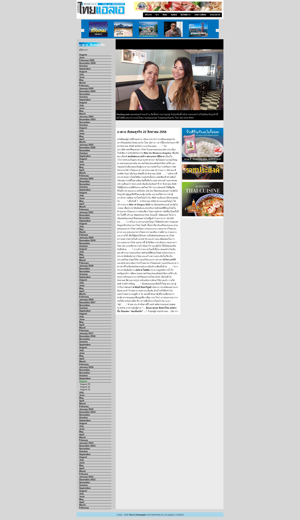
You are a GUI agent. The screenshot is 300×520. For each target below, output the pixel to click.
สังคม (165, 15)
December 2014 (87, 412)
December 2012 (87, 479)
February (84, 85)
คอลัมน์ (174, 15)
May (81, 80)
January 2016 (86, 367)
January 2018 (86, 299)
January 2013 (86, 476)
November (84, 94)
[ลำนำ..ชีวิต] (173, 29)
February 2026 (86, 60)
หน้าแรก (148, 15)
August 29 (85, 384)
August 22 (85, 387)
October (83, 66)
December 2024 (87, 91)
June (82, 57)
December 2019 (87, 240)
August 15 (85, 389)
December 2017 (87, 302)
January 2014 (86, 443)
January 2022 (86, 178)
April (81, 139)
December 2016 (87, 336)
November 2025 (87, 63)
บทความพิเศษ (200, 15)
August (83, 54)
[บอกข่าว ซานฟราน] (198, 29)
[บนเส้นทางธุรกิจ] (123, 29)
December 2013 (87, 445)
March (82, 82)
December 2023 (87, 119)
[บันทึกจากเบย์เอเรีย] (148, 29)
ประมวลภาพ (215, 15)
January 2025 (86, 88)
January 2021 (86, 212)
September (85, 68)
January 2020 (86, 237)
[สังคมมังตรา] (98, 29)
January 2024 (86, 116)
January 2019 (86, 265)
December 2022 (87, 147)
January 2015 (86, 409)
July (81, 74)
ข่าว (157, 15)
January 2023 (86, 144)
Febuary (83, 234)
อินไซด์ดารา (186, 15)
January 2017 (86, 333)
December (84, 181)
